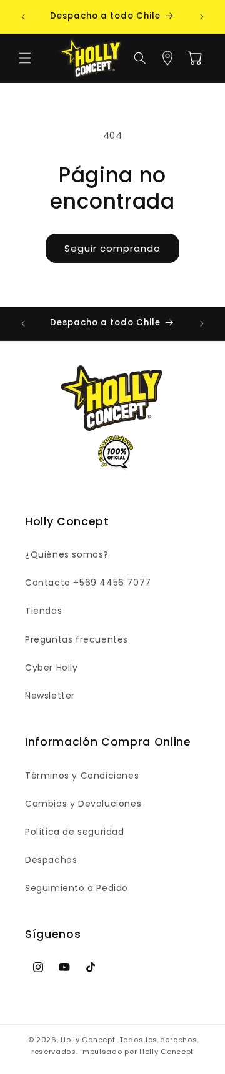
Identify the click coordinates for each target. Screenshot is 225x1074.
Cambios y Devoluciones (83, 803)
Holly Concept (88, 1040)
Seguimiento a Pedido (76, 888)
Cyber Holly (51, 667)
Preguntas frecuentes (76, 639)
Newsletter (50, 695)
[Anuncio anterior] (23, 17)
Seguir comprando (112, 248)
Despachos (51, 860)
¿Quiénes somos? (67, 554)
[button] (25, 58)
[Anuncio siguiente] (202, 17)
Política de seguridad (74, 831)
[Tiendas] (167, 58)
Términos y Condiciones (82, 775)
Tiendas (43, 610)
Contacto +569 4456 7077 (88, 582)
